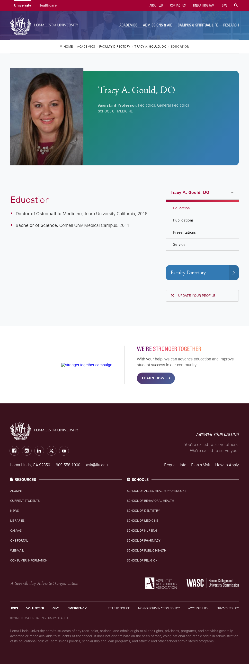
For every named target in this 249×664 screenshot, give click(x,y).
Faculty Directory (188, 273)
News (14, 510)
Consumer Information (28, 560)
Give (224, 5)
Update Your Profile (196, 296)
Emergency (77, 608)
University (22, 5)
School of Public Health (146, 550)
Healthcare (47, 5)
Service (179, 244)
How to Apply (227, 464)
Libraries (17, 520)
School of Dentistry (143, 510)
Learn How (153, 378)
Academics (128, 25)
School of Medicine (115, 111)
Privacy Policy (227, 608)
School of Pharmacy (143, 540)
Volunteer (35, 608)
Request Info (175, 464)
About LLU (156, 5)
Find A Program (203, 5)
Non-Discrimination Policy (159, 608)
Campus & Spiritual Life (198, 25)
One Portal (19, 540)
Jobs (14, 608)
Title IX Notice (119, 608)
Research (231, 25)
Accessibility (198, 608)
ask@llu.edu (97, 464)
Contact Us (177, 5)
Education (181, 208)
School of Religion (142, 560)
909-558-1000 (68, 464)
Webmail (17, 550)
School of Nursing (142, 530)
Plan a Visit (200, 464)
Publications (183, 220)
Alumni (16, 491)
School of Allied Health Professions (156, 491)
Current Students (25, 500)
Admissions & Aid (157, 25)
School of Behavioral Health (150, 500)
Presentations (184, 232)
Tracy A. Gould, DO (190, 192)
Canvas (16, 530)
